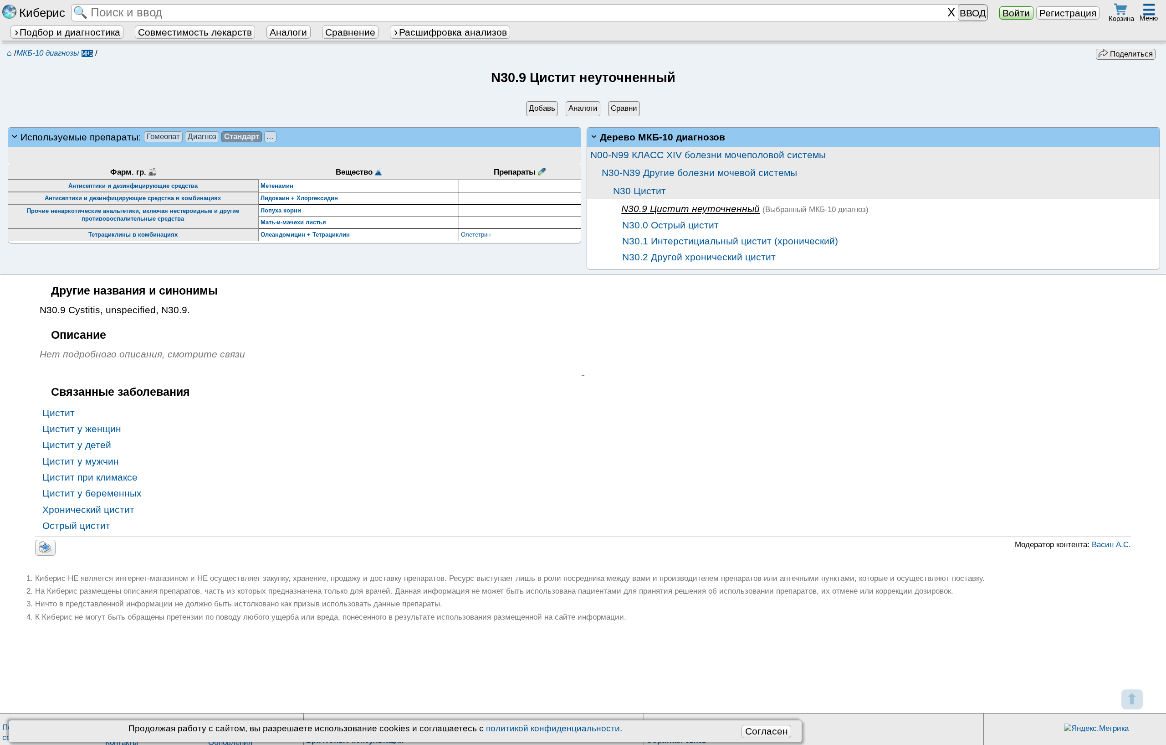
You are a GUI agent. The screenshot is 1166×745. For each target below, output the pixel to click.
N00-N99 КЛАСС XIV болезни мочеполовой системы (708, 155)
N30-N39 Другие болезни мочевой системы (699, 172)
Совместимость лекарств (195, 32)
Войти (1016, 13)
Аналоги (288, 32)
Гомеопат (163, 136)
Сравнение (350, 32)
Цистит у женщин (81, 429)
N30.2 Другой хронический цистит (697, 257)
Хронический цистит (88, 509)
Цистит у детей (76, 445)
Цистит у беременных (92, 493)
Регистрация (1067, 13)
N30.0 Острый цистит (669, 225)
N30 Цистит (639, 191)
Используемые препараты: (147, 137)
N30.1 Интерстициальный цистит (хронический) (728, 241)
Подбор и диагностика (70, 32)
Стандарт (241, 136)
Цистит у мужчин (80, 461)
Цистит (58, 413)
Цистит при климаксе (90, 477)
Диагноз (202, 136)
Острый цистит (76, 525)
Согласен (766, 731)
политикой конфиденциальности (553, 728)
